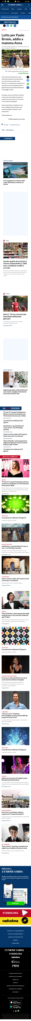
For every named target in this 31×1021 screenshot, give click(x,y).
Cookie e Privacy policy (15, 973)
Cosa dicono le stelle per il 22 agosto (14, 750)
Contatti (15, 982)
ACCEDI (27, 1)
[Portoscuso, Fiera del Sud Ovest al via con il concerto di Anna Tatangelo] (15, 664)
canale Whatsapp (23, 73)
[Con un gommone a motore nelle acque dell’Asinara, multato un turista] (15, 170)
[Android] (15, 1007)
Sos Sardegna (14, 13)
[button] (4, 25)
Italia (26, 9)
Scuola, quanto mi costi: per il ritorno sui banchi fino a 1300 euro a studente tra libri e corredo (15, 264)
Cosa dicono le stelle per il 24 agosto (14, 518)
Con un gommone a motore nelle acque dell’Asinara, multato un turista (14, 182)
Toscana (6, 124)
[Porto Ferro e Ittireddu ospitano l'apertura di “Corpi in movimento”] (15, 799)
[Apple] (15, 1002)
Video (12, 9)
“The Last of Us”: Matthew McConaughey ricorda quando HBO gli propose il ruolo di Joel (15, 715)
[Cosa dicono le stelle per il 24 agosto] (15, 504)
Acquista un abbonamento (15, 934)
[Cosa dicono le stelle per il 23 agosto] (15, 636)
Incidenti (23, 13)
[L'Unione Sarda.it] (15, 5)
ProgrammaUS (5, 9)
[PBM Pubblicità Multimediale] (15, 966)
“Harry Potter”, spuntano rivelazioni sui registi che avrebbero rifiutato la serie (15, 847)
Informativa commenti (15, 988)
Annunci (15, 940)
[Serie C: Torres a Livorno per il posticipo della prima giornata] (15, 304)
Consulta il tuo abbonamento (15, 930)
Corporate (15, 992)
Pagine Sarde (15, 943)
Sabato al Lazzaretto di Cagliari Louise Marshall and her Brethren (14, 779)
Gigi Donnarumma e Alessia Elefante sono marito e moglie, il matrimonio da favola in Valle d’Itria (15, 391)
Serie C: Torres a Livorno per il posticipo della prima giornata (15, 316)
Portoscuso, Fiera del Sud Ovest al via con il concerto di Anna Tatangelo (14, 679)
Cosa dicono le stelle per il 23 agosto (14, 649)
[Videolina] (15, 913)
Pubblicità (15, 979)
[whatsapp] (8, 1)
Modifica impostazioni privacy (15, 985)
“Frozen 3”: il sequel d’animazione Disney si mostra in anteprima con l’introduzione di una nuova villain (14, 414)
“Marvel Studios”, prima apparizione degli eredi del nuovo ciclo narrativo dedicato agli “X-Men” (15, 442)
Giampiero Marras (7, 325)
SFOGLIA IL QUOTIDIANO (9, 17)
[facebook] (5, 1)
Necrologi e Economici (15, 976)
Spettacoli (10, 22)
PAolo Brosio (10, 130)
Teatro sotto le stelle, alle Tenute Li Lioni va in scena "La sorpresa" (15, 435)
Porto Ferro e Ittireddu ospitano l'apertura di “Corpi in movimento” (13, 813)
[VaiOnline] (15, 962)
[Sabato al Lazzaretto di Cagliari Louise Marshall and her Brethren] (15, 765)
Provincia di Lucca (15, 124)
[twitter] (3, 1)
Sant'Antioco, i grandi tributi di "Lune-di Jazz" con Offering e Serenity (13, 427)
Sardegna (19, 9)
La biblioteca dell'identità (15, 937)
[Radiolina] (15, 921)
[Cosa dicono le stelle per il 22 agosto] (15, 736)
